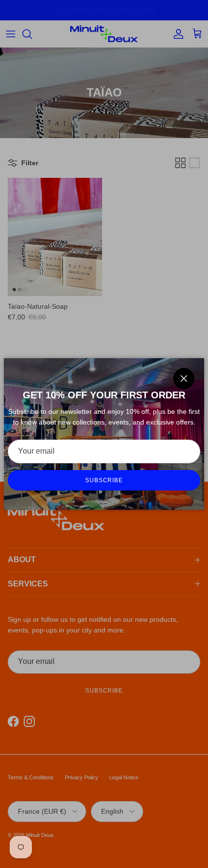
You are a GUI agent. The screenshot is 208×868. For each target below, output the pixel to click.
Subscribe (104, 480)
